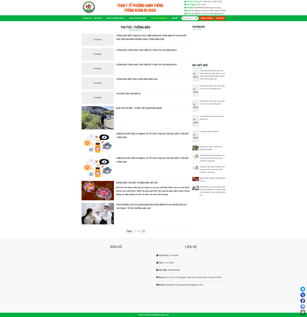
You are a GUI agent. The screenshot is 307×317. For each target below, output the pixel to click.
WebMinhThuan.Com (160, 315)
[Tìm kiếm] (196, 18)
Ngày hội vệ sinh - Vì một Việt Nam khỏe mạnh (139, 108)
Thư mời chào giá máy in (128, 93)
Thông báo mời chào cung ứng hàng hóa (137, 79)
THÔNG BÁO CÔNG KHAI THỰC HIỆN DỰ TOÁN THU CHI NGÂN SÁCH (146, 50)
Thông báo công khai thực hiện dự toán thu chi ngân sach (146, 64)
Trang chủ (87, 18)
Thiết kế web (143, 315)
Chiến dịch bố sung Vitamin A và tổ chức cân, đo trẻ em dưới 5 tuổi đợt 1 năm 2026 (212, 158)
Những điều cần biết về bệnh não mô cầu (137, 183)
